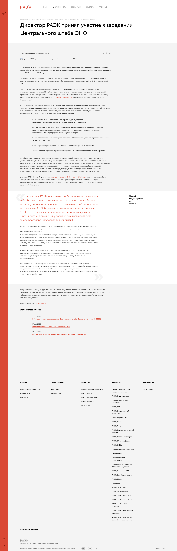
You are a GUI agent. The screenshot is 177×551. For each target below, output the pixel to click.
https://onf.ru (41, 303)
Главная (23, 19)
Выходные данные (29, 529)
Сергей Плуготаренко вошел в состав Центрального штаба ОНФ (59, 334)
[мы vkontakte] (90, 548)
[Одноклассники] (107, 53)
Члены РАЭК (148, 383)
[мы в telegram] (96, 548)
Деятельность (57, 383)
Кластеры (116, 383)
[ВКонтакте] (103, 53)
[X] (110, 53)
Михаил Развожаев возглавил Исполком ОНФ (51, 327)
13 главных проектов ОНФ (62, 97)
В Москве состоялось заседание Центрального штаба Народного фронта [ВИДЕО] (66, 319)
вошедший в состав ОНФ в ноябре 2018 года (68, 177)
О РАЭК (23, 383)
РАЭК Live (30, 19)
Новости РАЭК (40, 19)
